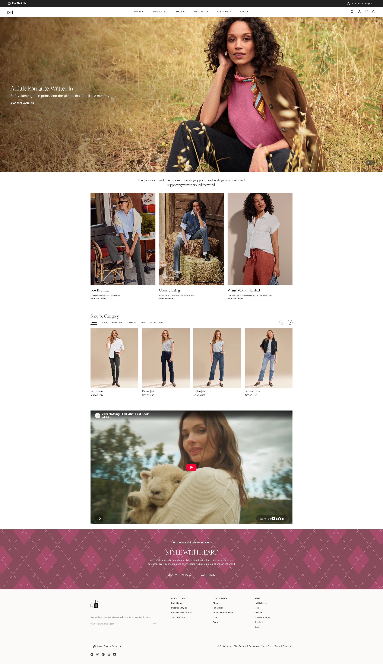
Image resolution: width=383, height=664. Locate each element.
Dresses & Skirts (262, 617)
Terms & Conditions (283, 646)
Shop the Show (178, 617)
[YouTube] (114, 654)
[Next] (290, 322)
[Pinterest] (103, 654)
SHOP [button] (257, 598)
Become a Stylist (179, 607)
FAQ (215, 617)
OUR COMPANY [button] (220, 598)
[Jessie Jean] (114, 358)
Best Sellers (260, 622)
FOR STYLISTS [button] (178, 598)
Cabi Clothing (226, 646)
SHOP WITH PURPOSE (179, 574)
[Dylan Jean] (217, 358)
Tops (256, 607)
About (215, 602)
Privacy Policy (266, 646)
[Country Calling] (191, 239)
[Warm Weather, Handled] (260, 239)
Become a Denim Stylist (182, 612)
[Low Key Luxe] (123, 239)
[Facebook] (92, 654)
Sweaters (258, 612)
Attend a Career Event (223, 612)
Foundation (218, 607)
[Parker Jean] (166, 358)
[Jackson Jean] (269, 358)
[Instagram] (109, 654)
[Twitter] (97, 654)
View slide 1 (368, 162)
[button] (139, 12)
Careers (216, 622)
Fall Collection (260, 602)
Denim (257, 626)
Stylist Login (176, 602)
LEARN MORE (208, 574)
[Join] (153, 623)
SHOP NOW (367, 103)
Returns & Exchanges (249, 646)
